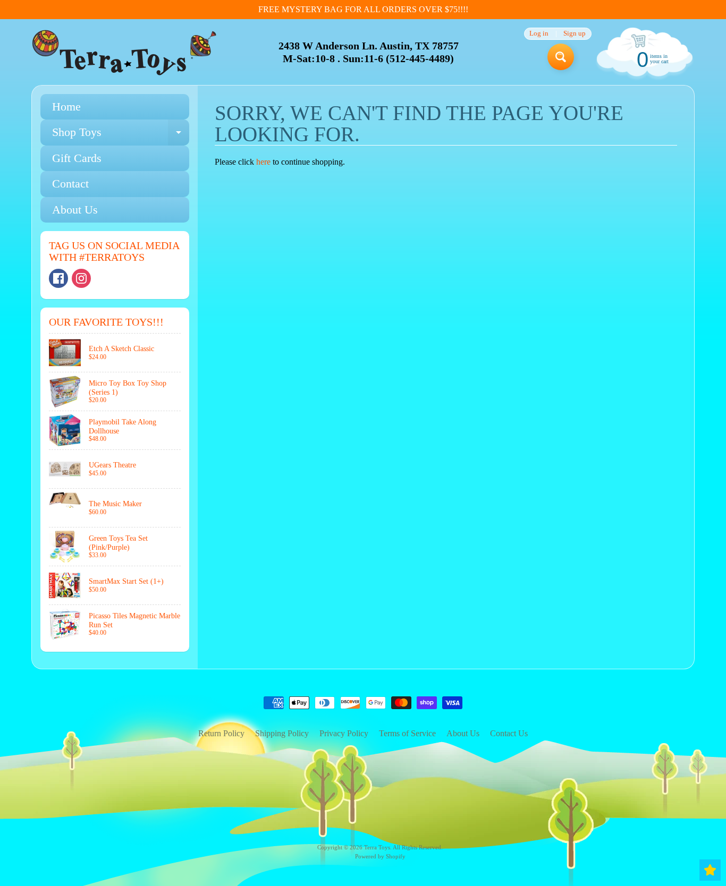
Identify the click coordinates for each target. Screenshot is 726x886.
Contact (70, 183)
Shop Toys (120, 135)
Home (66, 106)
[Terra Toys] (124, 52)
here (263, 161)
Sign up (574, 33)
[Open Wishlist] (710, 870)
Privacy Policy (343, 733)
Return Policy (221, 733)
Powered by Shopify (380, 856)
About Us (75, 209)
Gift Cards (77, 158)
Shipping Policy (282, 733)
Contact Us (509, 733)
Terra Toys (377, 847)
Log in (538, 33)
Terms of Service (407, 733)
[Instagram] (81, 278)
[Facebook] (58, 278)
